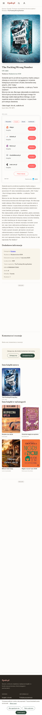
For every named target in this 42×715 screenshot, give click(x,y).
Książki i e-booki (7, 697)
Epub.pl (11, 3)
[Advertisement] (21, 309)
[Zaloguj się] (24, 3)
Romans (4, 10)
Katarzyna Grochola (27, 471)
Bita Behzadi (25, 436)
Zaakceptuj (21, 712)
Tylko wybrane (28, 708)
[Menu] (3, 3)
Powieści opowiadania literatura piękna (23, 8)
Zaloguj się (13, 355)
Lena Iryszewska (6, 471)
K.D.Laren (4, 436)
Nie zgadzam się (14, 708)
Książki (9, 8)
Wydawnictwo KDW (15, 74)
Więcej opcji (13, 703)
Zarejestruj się (27, 355)
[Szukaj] (19, 3)
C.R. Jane (5, 71)
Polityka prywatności (26, 697)
